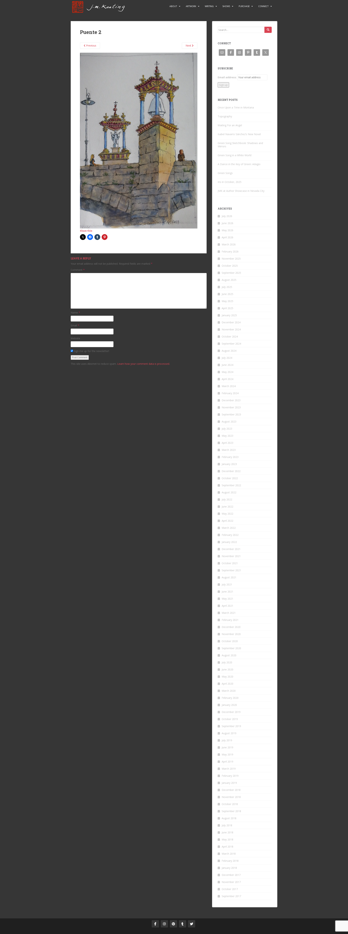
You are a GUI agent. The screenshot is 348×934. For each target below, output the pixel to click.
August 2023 (229, 421)
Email (75, 325)
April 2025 (227, 308)
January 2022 (229, 542)
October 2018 (230, 804)
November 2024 (231, 329)
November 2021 (231, 556)
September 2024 (231, 343)
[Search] (268, 30)
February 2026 (230, 251)
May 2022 (227, 513)
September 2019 (231, 726)
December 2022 (231, 471)
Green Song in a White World (234, 155)
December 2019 (231, 712)
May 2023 (227, 435)
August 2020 (229, 655)
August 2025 (229, 280)
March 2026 (229, 244)
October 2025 (230, 265)
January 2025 (229, 315)
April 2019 (227, 761)
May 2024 (227, 372)
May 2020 (227, 676)
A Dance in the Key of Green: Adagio (239, 164)
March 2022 (229, 527)
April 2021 (227, 605)
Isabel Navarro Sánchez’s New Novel (239, 134)
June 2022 (227, 506)
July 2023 (227, 428)
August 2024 (229, 350)
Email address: (227, 77)
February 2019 (230, 775)
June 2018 (227, 832)
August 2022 (229, 492)
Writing (209, 6)
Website (75, 338)
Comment (78, 270)
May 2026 (227, 230)
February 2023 (230, 457)
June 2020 (227, 669)
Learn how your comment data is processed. (143, 363)
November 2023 (231, 407)
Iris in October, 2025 (229, 182)
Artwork (191, 6)
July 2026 (227, 216)
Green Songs (225, 173)
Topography (225, 116)
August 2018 (229, 818)
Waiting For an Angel (230, 125)
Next (189, 45)
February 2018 (230, 860)
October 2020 (230, 641)
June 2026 (227, 223)
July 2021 (227, 584)
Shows (226, 6)
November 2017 (231, 882)
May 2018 (227, 839)
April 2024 (227, 379)
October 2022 (230, 478)
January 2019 (229, 783)
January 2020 (229, 705)
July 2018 (227, 825)
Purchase (244, 6)
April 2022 (227, 520)
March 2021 (229, 612)
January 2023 (229, 464)
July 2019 (227, 740)
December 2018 (231, 790)
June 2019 (227, 747)
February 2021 (230, 620)
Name (75, 312)
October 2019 (230, 719)
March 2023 (229, 450)
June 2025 (227, 294)
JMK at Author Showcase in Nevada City (241, 191)
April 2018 (227, 846)
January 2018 (229, 868)
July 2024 (227, 357)
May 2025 (227, 301)
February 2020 (230, 698)
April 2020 (227, 683)
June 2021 (227, 591)
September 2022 (231, 485)
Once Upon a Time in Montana (236, 107)
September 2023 (231, 414)
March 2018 (229, 853)
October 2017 (230, 889)
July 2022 (227, 499)
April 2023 (227, 442)
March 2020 (229, 690)
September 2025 (231, 272)
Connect (263, 6)
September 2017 (231, 896)
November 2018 (231, 797)
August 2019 (229, 733)
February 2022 (230, 535)
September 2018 (231, 811)
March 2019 (229, 768)
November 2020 (231, 634)
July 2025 (227, 287)
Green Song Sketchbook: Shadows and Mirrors (240, 144)
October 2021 (230, 563)
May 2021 (227, 598)
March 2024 (229, 386)
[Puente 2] (138, 140)
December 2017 (231, 875)
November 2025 (231, 258)
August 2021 (229, 577)
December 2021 (231, 549)
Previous (90, 45)
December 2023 (231, 400)
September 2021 (231, 570)
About (173, 6)
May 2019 (227, 754)
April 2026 (227, 237)
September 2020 (231, 648)
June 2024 (227, 365)
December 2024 (231, 322)
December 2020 (231, 627)
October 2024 (230, 336)
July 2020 (227, 662)
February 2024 (230, 393)
